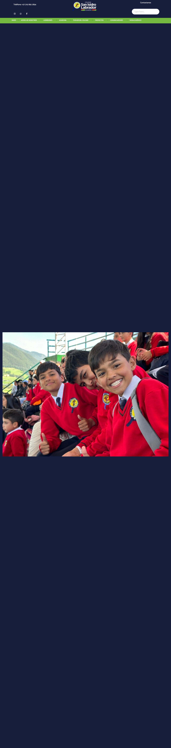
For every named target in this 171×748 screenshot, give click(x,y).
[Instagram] (15, 14)
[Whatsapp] (21, 14)
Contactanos (145, 2)
